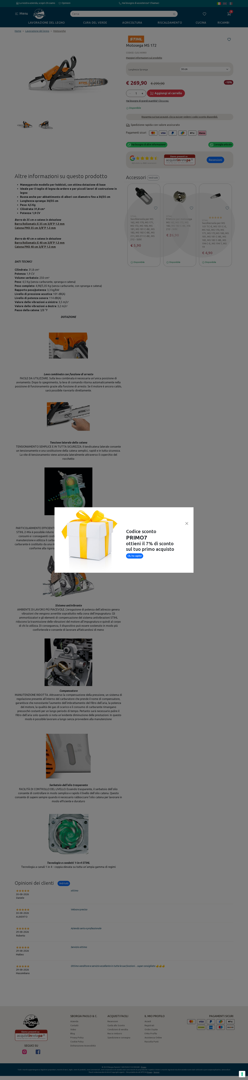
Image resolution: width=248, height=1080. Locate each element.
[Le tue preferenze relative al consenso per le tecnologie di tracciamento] (242, 1074)
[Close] (187, 523)
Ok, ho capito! (135, 556)
